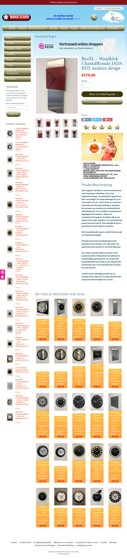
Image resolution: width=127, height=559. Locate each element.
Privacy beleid (25, 542)
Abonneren (13, 114)
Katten (64, 28)
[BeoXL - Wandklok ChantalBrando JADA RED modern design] (39, 123)
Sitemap (112, 542)
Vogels (74, 28)
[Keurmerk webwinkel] (75, 46)
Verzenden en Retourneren (87, 542)
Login (98, 8)
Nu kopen (102, 102)
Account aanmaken (113, 8)
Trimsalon (112, 28)
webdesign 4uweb (84, 545)
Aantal (84, 81)
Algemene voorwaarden (63, 542)
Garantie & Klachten (66, 545)
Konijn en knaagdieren (92, 28)
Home (12, 28)
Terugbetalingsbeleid (42, 542)
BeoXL (60, 552)
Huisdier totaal (38, 28)
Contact (104, 542)
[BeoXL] (17, 17)
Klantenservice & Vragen (45, 545)
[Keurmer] (102, 128)
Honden (54, 28)
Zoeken (22, 28)
